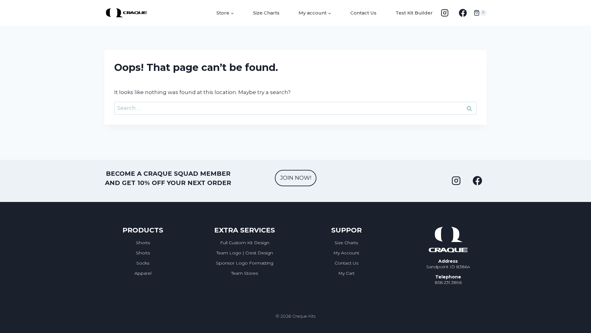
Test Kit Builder (414, 13)
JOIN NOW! (295, 178)
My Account (346, 253)
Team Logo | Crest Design (244, 253)
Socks (142, 263)
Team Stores (244, 273)
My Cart (346, 273)
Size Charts (266, 13)
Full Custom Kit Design (244, 242)
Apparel (143, 273)
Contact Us (363, 13)
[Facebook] (463, 13)
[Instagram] (444, 13)
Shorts (143, 242)
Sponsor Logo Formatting (244, 263)
